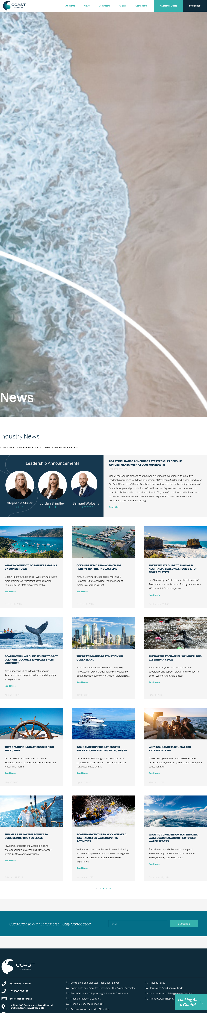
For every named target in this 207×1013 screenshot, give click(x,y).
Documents (104, 5)
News (87, 5)
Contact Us (141, 5)
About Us (70, 5)
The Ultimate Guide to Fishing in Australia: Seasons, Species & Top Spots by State (173, 569)
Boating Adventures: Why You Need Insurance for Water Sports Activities (101, 838)
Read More (114, 507)
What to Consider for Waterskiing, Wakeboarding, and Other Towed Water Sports (173, 838)
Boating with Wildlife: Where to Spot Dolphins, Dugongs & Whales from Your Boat (31, 660)
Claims (122, 5)
